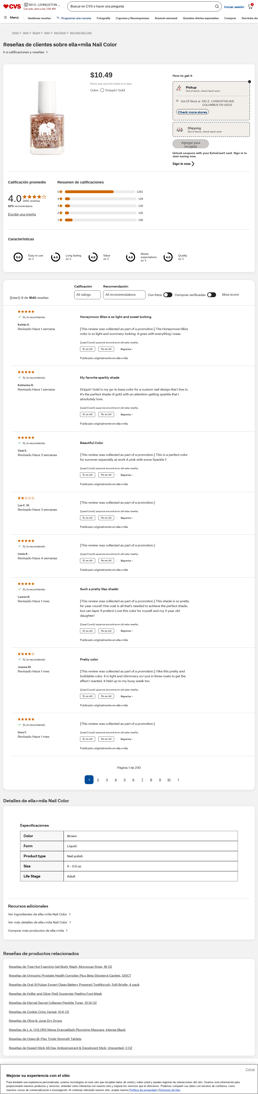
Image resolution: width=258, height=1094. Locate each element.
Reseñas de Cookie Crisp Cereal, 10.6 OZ (39, 1012)
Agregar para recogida (190, 144)
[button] (167, 294)
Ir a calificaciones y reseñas (23, 52)
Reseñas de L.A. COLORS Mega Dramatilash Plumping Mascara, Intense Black (67, 1029)
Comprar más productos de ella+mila (36, 930)
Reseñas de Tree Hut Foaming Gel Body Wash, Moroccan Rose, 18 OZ (60, 966)
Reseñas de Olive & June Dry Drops (35, 1020)
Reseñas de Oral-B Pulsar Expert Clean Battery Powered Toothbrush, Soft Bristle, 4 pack (74, 984)
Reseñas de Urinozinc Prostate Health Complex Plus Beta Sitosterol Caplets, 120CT (70, 975)
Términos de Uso (169, 1089)
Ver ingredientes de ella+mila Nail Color (37, 914)
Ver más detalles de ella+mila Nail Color (37, 922)
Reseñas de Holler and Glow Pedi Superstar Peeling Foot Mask (55, 993)
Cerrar (250, 1069)
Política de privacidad (143, 1089)
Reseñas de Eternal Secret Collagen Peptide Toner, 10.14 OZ (53, 1002)
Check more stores (192, 112)
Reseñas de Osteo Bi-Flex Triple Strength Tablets (45, 1039)
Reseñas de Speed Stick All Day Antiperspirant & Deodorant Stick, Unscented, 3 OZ (70, 1048)
